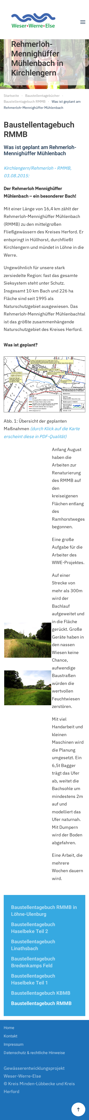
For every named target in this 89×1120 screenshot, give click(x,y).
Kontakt (10, 1036)
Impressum (13, 1044)
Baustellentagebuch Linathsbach (33, 945)
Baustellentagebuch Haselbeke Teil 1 (33, 979)
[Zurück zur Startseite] (35, 22)
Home (9, 1028)
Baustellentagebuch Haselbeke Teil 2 (33, 928)
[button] (82, 22)
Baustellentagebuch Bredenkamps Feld (33, 962)
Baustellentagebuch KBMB (40, 993)
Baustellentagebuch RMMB (41, 1003)
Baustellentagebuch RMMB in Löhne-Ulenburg (44, 911)
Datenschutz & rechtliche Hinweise (34, 1053)
